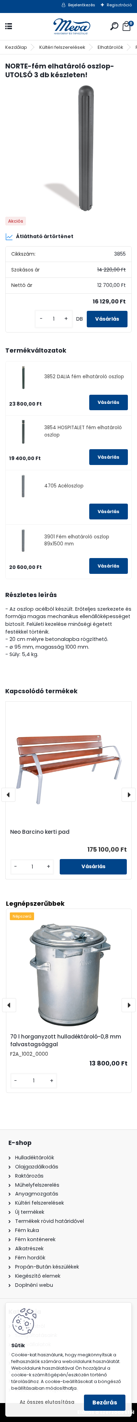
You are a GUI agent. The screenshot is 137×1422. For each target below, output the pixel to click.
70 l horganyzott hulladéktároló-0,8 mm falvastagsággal (65, 1040)
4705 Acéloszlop (64, 486)
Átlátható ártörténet (44, 236)
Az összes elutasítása (47, 1402)
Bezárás (104, 1402)
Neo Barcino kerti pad (40, 831)
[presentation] (8, 795)
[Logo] (68, 26)
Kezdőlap (16, 47)
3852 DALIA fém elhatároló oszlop (84, 376)
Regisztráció (119, 5)
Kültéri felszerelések (62, 47)
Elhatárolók (110, 47)
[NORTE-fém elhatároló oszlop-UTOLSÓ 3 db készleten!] (68, 148)
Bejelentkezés (81, 5)
